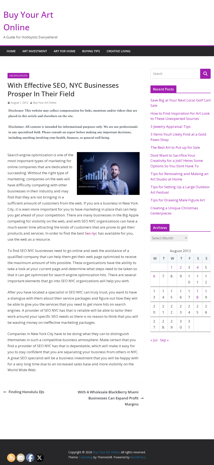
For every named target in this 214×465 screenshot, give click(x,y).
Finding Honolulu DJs (26, 391)
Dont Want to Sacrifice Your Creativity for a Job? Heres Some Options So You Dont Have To (176, 160)
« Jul (154, 340)
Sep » (164, 340)
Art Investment (34, 51)
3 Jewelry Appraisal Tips (170, 126)
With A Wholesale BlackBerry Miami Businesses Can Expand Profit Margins (108, 398)
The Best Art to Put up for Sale (175, 147)
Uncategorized (18, 75)
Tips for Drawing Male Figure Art (177, 200)
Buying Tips (91, 51)
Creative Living (118, 51)
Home (11, 51)
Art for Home (64, 51)
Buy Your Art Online (44, 102)
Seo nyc (91, 233)
